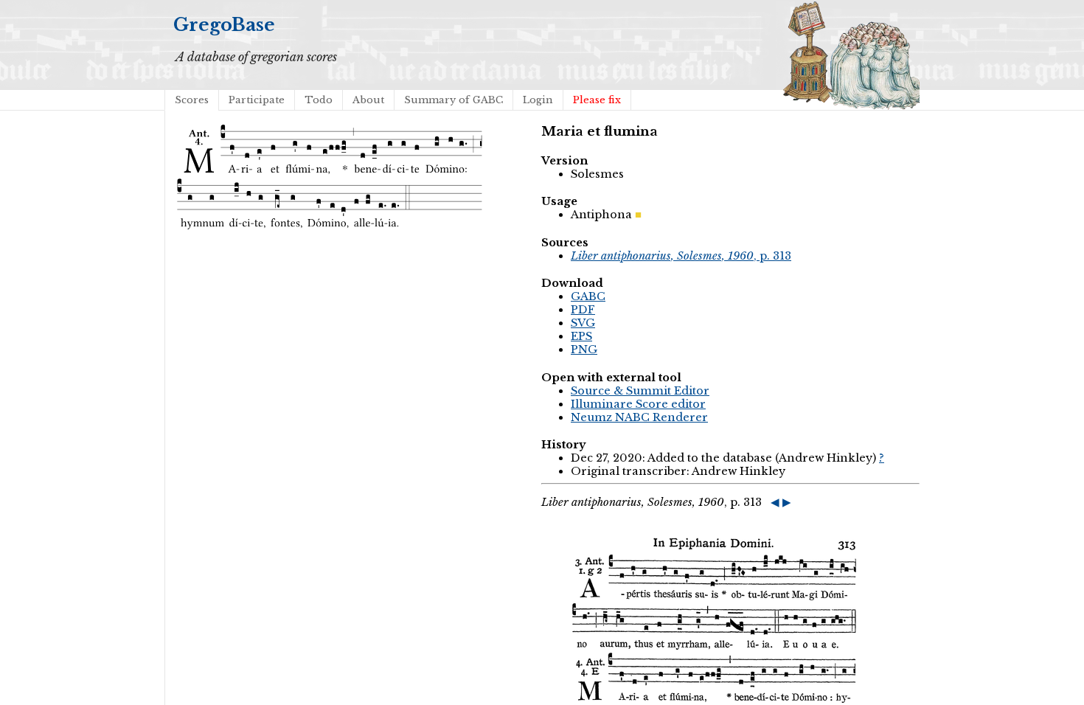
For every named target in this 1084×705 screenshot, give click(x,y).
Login (538, 100)
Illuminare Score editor (638, 404)
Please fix (597, 100)
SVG (583, 323)
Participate (257, 100)
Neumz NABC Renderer (639, 417)
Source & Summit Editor (640, 390)
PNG (584, 349)
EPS (581, 336)
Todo (319, 100)
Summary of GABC (453, 100)
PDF (583, 309)
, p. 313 (681, 256)
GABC (588, 296)
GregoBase (224, 24)
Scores (192, 100)
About (368, 100)
